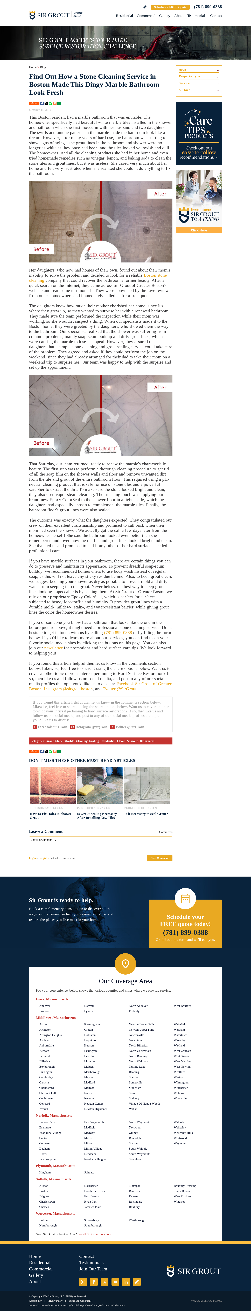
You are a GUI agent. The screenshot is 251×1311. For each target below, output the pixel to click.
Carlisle (44, 1082)
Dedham (44, 1148)
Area (182, 69)
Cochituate (46, 1098)
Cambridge (46, 1077)
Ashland (44, 1040)
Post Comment (160, 858)
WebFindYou (215, 1301)
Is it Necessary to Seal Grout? (146, 814)
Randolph (135, 1138)
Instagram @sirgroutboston (68, 688)
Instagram (83, 1282)
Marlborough (92, 1072)
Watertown (180, 1035)
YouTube (115, 1282)
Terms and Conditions (79, 1301)
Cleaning (82, 741)
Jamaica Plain (92, 1207)
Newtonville (136, 1035)
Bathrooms (147, 741)
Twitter (46, 103)
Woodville (180, 1098)
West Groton (182, 1056)
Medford (89, 1082)
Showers (132, 741)
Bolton (43, 1220)
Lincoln (89, 1056)
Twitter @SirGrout (119, 688)
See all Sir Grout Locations (94, 1234)
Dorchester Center (95, 1191)
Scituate (89, 1172)
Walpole (179, 1122)
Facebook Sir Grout (52, 727)
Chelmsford (46, 1087)
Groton (88, 1029)
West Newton (182, 1066)
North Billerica (138, 1045)
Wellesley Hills (183, 1132)
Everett (43, 1109)
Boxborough (47, 1066)
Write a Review (145, 7)
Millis (88, 1138)
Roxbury (134, 1207)
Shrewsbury (91, 1220)
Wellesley (180, 1127)
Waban (133, 1109)
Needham (90, 1154)
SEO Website (198, 1301)
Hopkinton (90, 1040)
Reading (134, 1072)
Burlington (46, 1072)
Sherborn (134, 1077)
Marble (69, 741)
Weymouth (180, 1143)
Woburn (179, 1093)
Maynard (89, 1077)
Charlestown (47, 1201)
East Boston (91, 1196)
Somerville (135, 1082)
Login (32, 858)
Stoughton (135, 1159)
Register (44, 858)
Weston (178, 1077)
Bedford (44, 1050)
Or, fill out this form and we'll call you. (185, 939)
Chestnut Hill (47, 1093)
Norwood (135, 1127)
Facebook (42, 103)
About (179, 15)
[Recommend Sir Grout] (199, 201)
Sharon (133, 1143)
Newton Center (93, 1103)
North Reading (138, 1056)
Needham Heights (95, 1159)
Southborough (93, 1225)
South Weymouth (139, 1154)
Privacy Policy (55, 1301)
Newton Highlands (95, 1109)
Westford (179, 1072)
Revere (133, 1196)
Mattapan (135, 1185)
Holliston (90, 1035)
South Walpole (138, 1148)
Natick (88, 1093)
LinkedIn (126, 1282)
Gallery (164, 15)
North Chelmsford (140, 1050)
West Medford (183, 1061)
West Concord (182, 1050)
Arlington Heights (50, 1035)
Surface (184, 90)
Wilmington (181, 1082)
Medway (89, 1132)
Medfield (89, 1127)
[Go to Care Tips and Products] (199, 133)
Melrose (89, 1087)
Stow (132, 1093)
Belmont (44, 1056)
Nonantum (135, 1040)
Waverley (180, 1040)
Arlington (45, 1029)
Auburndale (46, 1045)
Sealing (94, 741)
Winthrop (179, 1201)
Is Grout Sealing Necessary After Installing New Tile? (97, 815)
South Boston (182, 1191)
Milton (88, 1143)
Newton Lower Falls (141, 1024)
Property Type (189, 76)
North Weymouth (139, 1122)
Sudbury (134, 1098)
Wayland (179, 1045)
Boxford (44, 1011)
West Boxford (182, 1005)
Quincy (133, 1132)
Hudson (89, 1045)
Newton (89, 1098)
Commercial (146, 15)
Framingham (92, 1024)
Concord (44, 1103)
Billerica (44, 1061)
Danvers (89, 1005)
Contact (216, 15)
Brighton (44, 1196)
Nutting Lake (137, 1066)
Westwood (180, 1138)
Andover (44, 1005)
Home (33, 67)
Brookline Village (50, 1132)
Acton (43, 1024)
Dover (43, 1154)
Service (184, 83)
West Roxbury (183, 1196)
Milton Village (93, 1148)
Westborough (137, 1220)
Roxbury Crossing (185, 1185)
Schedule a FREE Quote (170, 7)
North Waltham (138, 1061)
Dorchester (91, 1185)
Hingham (45, 1172)
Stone (59, 741)
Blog (43, 67)
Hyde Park (90, 1201)
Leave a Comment (45, 831)
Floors (121, 741)
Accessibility (35, 1301)
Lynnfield (90, 1011)
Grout (50, 741)
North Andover (138, 1005)
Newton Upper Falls (141, 1029)
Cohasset (44, 1143)
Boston (43, 1191)
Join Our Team (93, 1268)
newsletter (53, 647)
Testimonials (196, 15)
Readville (135, 1191)
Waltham (179, 1029)
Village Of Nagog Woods (144, 1103)
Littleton (89, 1061)
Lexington (90, 1050)
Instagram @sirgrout (91, 727)
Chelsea (44, 1207)
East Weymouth (94, 1122)
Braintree (45, 1127)
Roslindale (135, 1201)
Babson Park (47, 1122)
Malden (89, 1066)
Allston (43, 1185)
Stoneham (135, 1087)
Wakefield (180, 1024)
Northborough (48, 1225)
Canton (43, 1138)
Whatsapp (50, 103)
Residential (124, 15)
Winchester (181, 1087)
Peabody (134, 1011)
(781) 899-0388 (208, 6)
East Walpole (47, 1159)
